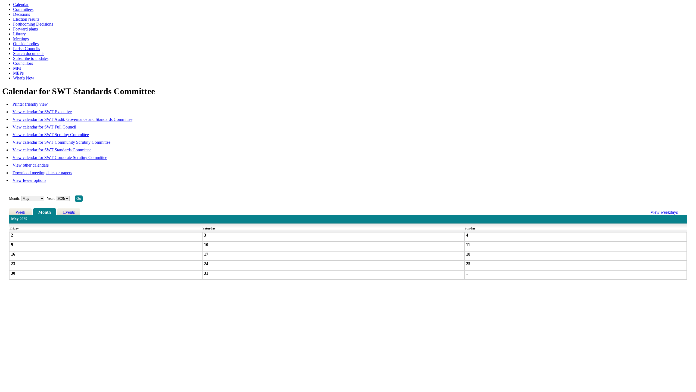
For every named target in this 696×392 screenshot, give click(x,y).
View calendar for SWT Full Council (44, 127)
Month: (14, 199)
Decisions (21, 14)
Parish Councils (26, 48)
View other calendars (31, 165)
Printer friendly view (30, 104)
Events (69, 212)
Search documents (28, 53)
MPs (17, 68)
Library (19, 34)
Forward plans (25, 29)
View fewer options (29, 180)
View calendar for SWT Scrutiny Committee (51, 134)
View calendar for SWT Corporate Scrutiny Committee (60, 157)
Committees (23, 9)
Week (20, 212)
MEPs (18, 73)
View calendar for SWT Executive (42, 111)
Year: (51, 199)
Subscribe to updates (30, 58)
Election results (26, 19)
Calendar (21, 4)
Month (44, 212)
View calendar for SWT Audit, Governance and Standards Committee (72, 119)
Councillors (23, 63)
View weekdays (664, 212)
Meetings (21, 38)
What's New (23, 78)
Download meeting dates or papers (42, 172)
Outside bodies (26, 43)
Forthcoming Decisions (33, 24)
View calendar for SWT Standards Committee (52, 150)
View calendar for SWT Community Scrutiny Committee (61, 142)
